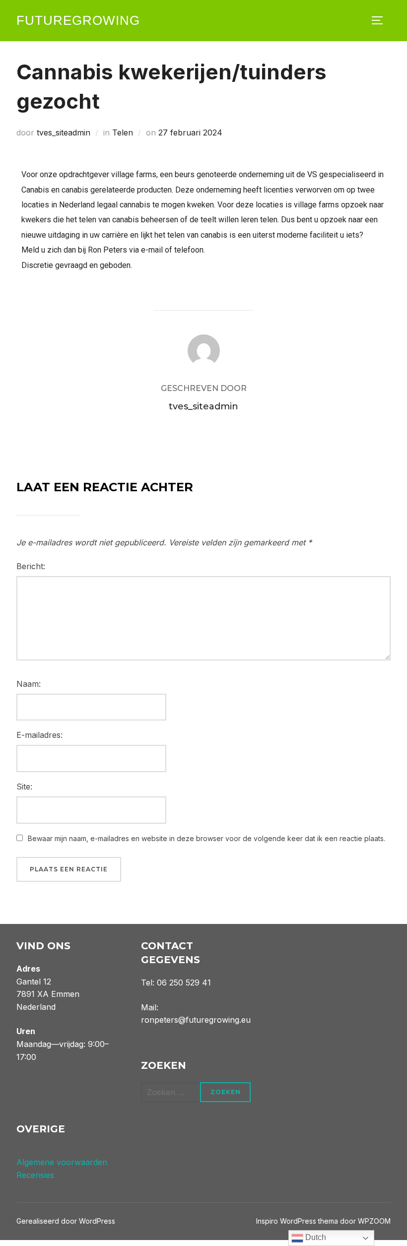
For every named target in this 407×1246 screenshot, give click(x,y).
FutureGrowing (78, 20)
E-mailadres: (39, 735)
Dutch (314, 1237)
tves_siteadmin (63, 132)
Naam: (28, 684)
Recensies (35, 1175)
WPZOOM (374, 1221)
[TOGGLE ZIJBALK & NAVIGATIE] (381, 20)
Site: (24, 786)
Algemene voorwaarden (61, 1162)
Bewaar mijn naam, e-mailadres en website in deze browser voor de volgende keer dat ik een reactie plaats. (206, 838)
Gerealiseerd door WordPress (65, 1221)
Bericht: (30, 566)
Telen (122, 132)
